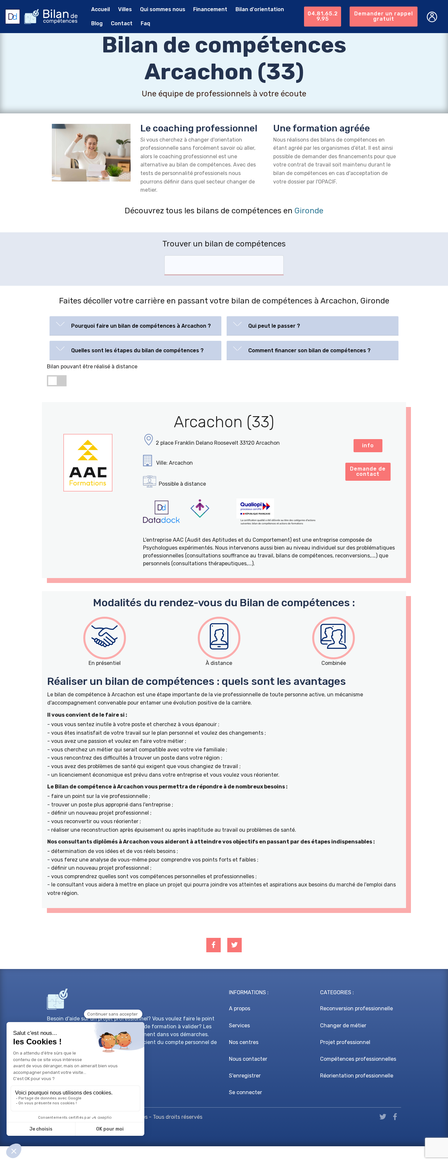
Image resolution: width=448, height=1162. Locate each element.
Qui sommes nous (162, 9)
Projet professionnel (345, 1042)
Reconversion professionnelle (356, 1008)
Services (239, 1025)
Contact (121, 23)
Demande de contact (368, 471)
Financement (210, 9)
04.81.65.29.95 (323, 16)
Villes (125, 9)
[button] (135, 324)
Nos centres (243, 1042)
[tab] (135, 326)
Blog (97, 23)
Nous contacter (248, 1059)
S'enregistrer (245, 1076)
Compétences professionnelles (358, 1059)
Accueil (100, 9)
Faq (145, 23)
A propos (239, 1008)
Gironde (309, 210)
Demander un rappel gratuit (383, 16)
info (368, 445)
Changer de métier (343, 1025)
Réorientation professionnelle (356, 1076)
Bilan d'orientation (259, 9)
